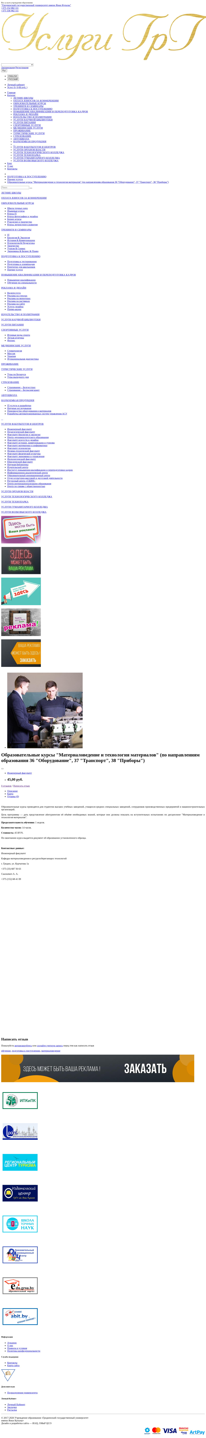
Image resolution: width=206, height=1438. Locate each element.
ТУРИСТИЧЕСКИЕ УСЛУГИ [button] (17, 369)
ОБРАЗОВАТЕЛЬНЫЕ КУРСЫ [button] (17, 203)
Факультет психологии (19, 448)
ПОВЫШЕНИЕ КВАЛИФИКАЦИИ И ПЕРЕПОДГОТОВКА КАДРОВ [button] (38, 275)
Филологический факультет (21, 459)
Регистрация (21, 67)
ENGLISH (12, 76)
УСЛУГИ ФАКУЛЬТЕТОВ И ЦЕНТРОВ (34, 147)
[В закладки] (2, 768)
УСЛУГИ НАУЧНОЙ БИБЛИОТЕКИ (33, 119)
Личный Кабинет (16, 1404)
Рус (4, 70)
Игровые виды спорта (18, 335)
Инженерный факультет (19, 429)
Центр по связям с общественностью (26, 486)
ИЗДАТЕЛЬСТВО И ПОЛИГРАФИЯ (32, 117)
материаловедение (50, 1050)
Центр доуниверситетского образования (28, 437)
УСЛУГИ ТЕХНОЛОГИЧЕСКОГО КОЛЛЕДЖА (38, 152)
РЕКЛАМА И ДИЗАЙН (25, 114)
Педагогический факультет (21, 432)
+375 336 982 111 (10, 10)
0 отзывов (6, 786)
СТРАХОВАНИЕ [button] (10, 382)
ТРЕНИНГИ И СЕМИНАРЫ (28, 106)
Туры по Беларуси (16, 374)
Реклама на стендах (17, 295)
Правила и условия (17, 1348)
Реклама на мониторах (18, 298)
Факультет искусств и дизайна (22, 440)
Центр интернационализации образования (29, 483)
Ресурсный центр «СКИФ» (21, 481)
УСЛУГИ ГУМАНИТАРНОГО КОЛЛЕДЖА (36, 158)
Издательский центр (17, 467)
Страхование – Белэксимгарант (23, 390)
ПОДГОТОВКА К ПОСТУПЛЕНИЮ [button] (20, 256)
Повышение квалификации (21, 280)
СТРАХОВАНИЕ (22, 136)
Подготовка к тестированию (22, 261)
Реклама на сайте (16, 304)
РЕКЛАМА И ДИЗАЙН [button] (13, 288)
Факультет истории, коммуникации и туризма (31, 442)
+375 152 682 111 (10, 8)
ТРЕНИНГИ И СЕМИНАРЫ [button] (16, 229)
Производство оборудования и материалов (29, 411)
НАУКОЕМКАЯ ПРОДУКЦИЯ (29, 141)
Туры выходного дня (18, 377)
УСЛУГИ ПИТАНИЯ (24, 122)
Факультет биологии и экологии (23, 434)
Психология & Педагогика (21, 243)
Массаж (11, 353)
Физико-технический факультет (23, 451)
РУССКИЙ (13, 79)
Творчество (13, 245)
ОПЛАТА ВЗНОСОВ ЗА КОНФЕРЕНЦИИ (36, 100)
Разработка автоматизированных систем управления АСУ (37, 413)
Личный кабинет (16, 84)
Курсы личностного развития (22, 224)
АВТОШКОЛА (21, 139)
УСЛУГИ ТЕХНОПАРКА (27, 155)
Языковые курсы (16, 211)
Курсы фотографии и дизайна (22, 216)
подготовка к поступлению (26, 1050)
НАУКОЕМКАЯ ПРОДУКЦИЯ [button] (17, 400)
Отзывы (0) (13, 796)
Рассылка (12, 1410)
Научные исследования (19, 408)
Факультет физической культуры (24, 453)
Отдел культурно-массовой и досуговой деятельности (35, 478)
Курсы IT (12, 213)
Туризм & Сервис (16, 248)
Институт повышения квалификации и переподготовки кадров (40, 470)
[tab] (103, 193)
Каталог (11, 95)
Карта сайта (13, 1365)
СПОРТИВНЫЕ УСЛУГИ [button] (15, 330)
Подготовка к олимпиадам (21, 264)
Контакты (12, 168)
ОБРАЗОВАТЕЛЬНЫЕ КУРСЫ (29, 103)
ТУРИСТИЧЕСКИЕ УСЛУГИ (29, 133)
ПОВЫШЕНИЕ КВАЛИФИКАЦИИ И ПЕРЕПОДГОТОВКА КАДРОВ (50, 111)
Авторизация (8, 67)
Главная (11, 92)
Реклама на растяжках (18, 301)
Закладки (12, 1407)
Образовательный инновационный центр (28, 475)
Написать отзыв (21, 786)
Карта (10, 793)
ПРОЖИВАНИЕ (22, 130)
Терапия (11, 356)
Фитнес (11, 340)
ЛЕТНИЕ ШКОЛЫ (23, 98)
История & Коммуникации (21, 240)
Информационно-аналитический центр (27, 472)
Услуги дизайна (15, 306)
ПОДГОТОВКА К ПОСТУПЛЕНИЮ (32, 109)
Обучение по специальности (22, 282)
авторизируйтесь (23, 1045)
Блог (9, 163)
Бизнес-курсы (14, 219)
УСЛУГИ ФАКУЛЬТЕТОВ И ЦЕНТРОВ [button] (22, 424)
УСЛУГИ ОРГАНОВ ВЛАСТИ (29, 149)
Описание (12, 791)
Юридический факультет (20, 462)
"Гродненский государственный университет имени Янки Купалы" (36, 5)
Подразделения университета (22, 1392)
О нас (10, 166)
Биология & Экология (18, 237)
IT (8, 235)
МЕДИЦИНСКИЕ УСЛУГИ (28, 128)
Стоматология (14, 350)
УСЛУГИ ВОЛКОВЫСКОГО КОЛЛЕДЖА (36, 160)
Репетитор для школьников (21, 267)
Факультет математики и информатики (27, 445)
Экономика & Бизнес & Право (22, 251)
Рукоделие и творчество (19, 222)
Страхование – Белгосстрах (21, 387)
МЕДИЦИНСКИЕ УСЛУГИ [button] (16, 345)
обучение (6, 1050)
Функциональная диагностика (23, 359)
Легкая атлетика (15, 337)
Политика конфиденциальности (23, 1351)
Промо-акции (14, 309)
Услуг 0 (17, 87)
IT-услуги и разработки (19, 405)
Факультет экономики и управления (25, 456)
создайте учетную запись (50, 1045)
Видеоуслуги (14, 293)
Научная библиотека (17, 464)
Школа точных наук (17, 208)
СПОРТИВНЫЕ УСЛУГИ (27, 125)
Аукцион (12, 1342)
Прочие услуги (15, 179)
